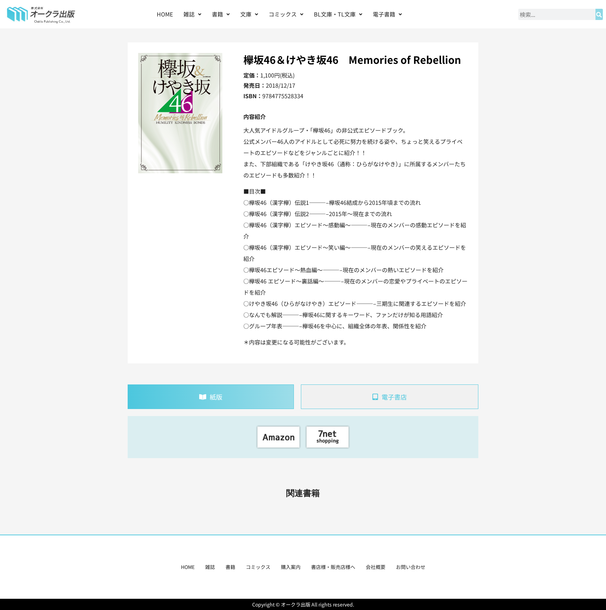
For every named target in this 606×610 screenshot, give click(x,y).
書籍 (230, 566)
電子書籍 (384, 14)
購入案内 (291, 566)
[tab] (211, 396)
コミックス (258, 566)
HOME (165, 14)
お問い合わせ (410, 566)
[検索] (599, 14)
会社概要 (375, 566)
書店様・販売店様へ (333, 566)
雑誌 (210, 566)
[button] (192, 14)
